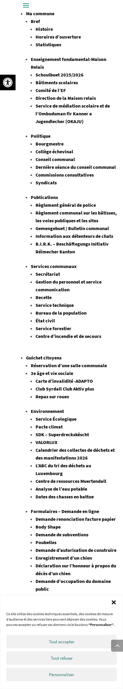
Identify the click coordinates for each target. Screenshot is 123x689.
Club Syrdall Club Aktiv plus (65, 389)
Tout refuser (62, 658)
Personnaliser (61, 674)
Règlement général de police (66, 205)
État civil (45, 321)
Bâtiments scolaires (57, 82)
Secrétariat (48, 274)
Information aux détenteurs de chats (74, 236)
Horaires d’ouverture (58, 37)
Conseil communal (55, 159)
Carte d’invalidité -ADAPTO (64, 381)
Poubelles (46, 542)
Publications (44, 197)
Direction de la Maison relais (66, 98)
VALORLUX (46, 442)
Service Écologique (56, 419)
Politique (40, 136)
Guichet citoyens (43, 358)
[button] (8, 82)
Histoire (44, 29)
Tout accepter (61, 641)
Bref (35, 21)
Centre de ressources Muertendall (71, 481)
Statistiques (48, 45)
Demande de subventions (62, 535)
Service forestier (53, 328)
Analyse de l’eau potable (61, 489)
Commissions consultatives (65, 175)
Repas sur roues (52, 396)
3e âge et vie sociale (52, 373)
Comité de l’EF (51, 90)
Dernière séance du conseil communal (76, 167)
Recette (44, 297)
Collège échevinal (54, 151)
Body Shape (48, 527)
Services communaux (54, 266)
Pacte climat (49, 427)
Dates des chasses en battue (65, 497)
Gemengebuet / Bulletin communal (72, 228)
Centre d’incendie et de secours (68, 336)
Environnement (47, 411)
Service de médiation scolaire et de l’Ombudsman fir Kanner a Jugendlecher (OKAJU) (73, 113)
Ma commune (40, 13)
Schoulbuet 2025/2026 (60, 75)
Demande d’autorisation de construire (76, 550)
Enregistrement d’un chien (64, 558)
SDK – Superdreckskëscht (62, 434)
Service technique (55, 305)
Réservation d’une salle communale (69, 365)
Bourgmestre (50, 144)
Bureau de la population (61, 313)
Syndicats (46, 183)
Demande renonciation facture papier (76, 519)
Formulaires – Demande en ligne (65, 511)
